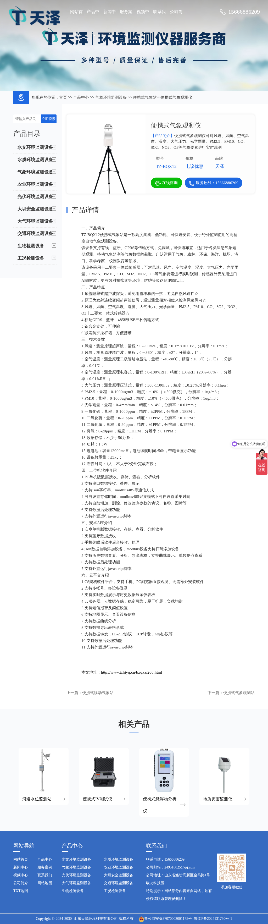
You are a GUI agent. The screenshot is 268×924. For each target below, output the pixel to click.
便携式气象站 (145, 97)
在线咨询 (170, 183)
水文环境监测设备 (76, 859)
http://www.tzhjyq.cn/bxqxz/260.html (131, 672)
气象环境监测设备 (111, 97)
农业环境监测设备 (118, 867)
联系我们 (159, 23)
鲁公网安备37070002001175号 (168, 919)
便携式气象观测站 (239, 693)
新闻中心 (109, 23)
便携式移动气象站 (98, 693)
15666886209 (244, 11)
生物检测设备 (73, 891)
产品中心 (93, 23)
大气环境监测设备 (76, 883)
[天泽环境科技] (34, 15)
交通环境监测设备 (118, 883)
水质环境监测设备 (118, 859)
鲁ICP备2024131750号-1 (213, 919)
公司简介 (176, 23)
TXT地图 (20, 891)
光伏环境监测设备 (76, 875)
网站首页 (76, 23)
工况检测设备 (115, 891)
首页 (63, 97)
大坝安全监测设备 (118, 875)
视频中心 (143, 23)
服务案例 (126, 23)
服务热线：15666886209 (217, 183)
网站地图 (44, 883)
